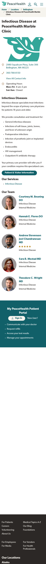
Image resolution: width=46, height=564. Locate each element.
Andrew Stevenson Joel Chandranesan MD (30, 239)
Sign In (18, 318)
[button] (36, 4)
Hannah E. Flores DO (31, 216)
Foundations (29, 530)
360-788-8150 (13, 73)
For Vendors (29, 542)
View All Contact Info (16, 79)
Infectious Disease (13, 184)
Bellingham (28, 10)
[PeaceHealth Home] (14, 3)
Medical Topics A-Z (32, 522)
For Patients (7, 522)
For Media (6, 546)
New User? (32, 318)
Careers (5, 526)
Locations (15, 10)
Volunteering (8, 530)
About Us (6, 534)
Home (4, 10)
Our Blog (27, 526)
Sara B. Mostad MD (30, 259)
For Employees (9, 542)
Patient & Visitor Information (19, 173)
